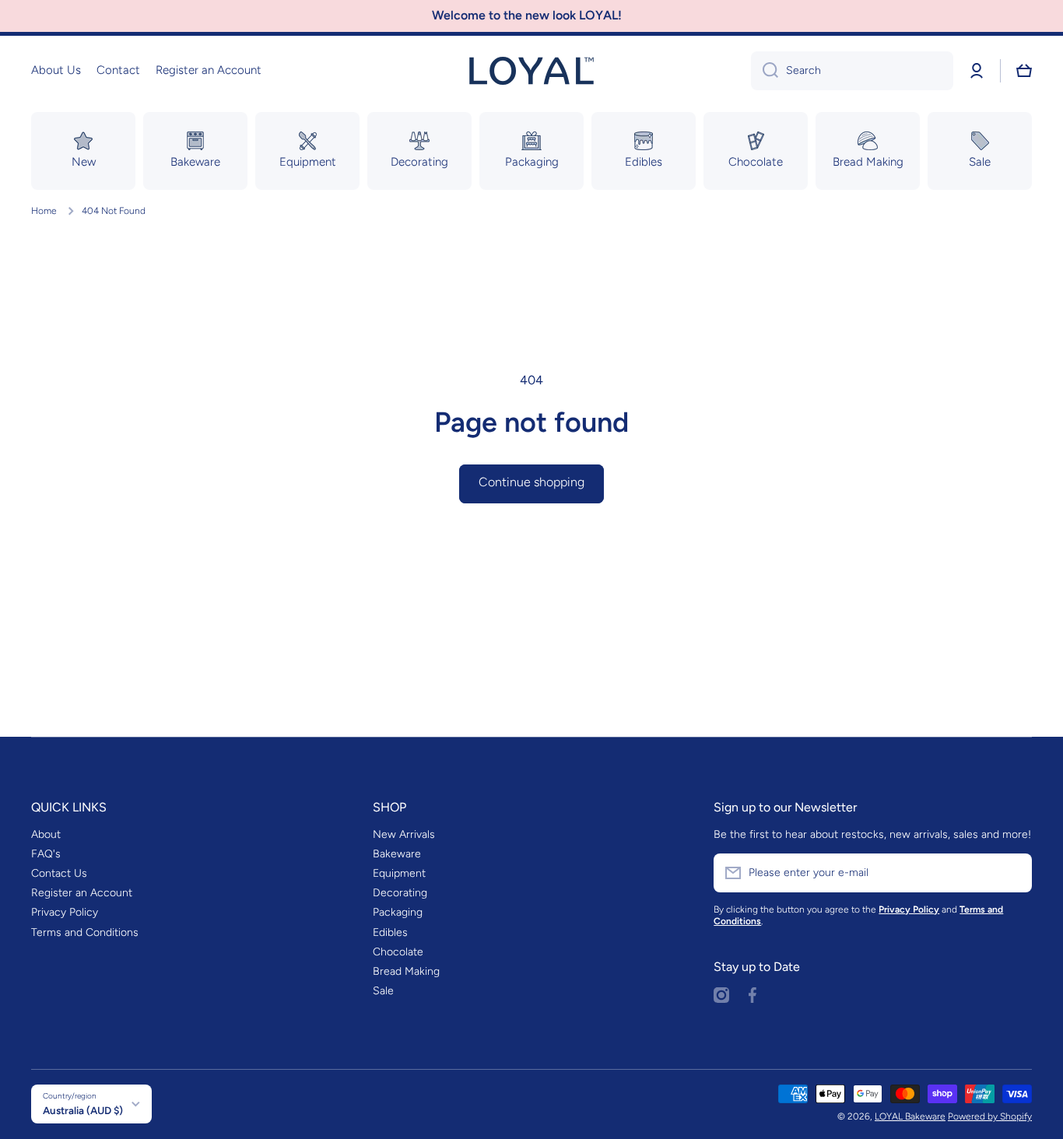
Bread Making (406, 971)
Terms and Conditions (85, 932)
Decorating (400, 892)
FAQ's (46, 853)
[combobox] (852, 70)
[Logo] (531, 71)
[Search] (764, 70)
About (46, 834)
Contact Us (59, 873)
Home (44, 210)
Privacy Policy (64, 912)
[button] (1024, 71)
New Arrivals (404, 834)
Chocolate (398, 952)
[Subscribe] (1012, 872)
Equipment (399, 873)
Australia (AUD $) (83, 1110)
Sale (383, 990)
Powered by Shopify (990, 1116)
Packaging (398, 912)
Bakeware (397, 853)
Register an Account (81, 892)
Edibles (390, 932)
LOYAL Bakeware (910, 1116)
